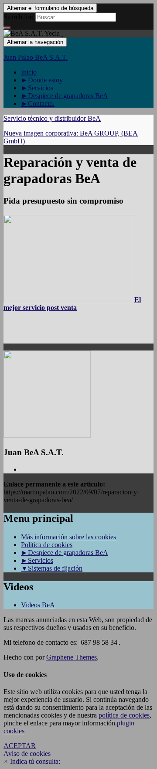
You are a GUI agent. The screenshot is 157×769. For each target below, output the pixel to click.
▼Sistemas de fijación (51, 568)
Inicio (29, 72)
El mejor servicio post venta (72, 303)
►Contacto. (38, 103)
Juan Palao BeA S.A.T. (35, 57)
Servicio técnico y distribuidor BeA (52, 118)
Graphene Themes (71, 657)
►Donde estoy (42, 80)
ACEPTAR (19, 745)
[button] (31, 761)
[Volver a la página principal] (62, 33)
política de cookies (124, 715)
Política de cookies (46, 544)
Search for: (18, 16)
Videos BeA (38, 605)
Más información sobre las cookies (68, 537)
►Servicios (37, 88)
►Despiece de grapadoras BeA (64, 95)
